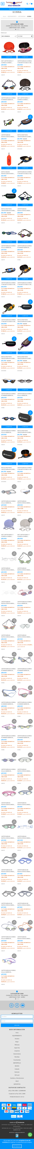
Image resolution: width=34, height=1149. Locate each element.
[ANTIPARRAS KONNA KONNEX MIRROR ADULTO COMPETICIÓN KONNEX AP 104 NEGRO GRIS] (25, 233)
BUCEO (17, 1066)
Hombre (17, 1038)
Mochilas (17, 1057)
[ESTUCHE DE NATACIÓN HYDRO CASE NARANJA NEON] (9, 159)
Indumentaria (17, 1054)
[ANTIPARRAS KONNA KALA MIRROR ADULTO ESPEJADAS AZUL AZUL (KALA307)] (9, 417)
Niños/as (17, 1044)
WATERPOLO (17, 1063)
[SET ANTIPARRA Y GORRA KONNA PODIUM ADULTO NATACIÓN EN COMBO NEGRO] (25, 85)
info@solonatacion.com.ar (17, 1096)
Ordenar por (4, 32)
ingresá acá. (17, 1129)
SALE (17, 1081)
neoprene (17, 1051)
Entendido (17, 1146)
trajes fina (17, 1047)
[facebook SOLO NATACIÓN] (17, 1005)
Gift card (17, 1075)
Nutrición (17, 1072)
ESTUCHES (19, 148)
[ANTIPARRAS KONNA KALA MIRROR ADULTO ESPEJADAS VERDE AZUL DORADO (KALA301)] (9, 233)
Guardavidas (17, 1060)
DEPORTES (17, 1084)
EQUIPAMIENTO (12, 16)
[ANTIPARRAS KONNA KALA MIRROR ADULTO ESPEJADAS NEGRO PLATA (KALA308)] (25, 381)
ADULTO (3, 74)
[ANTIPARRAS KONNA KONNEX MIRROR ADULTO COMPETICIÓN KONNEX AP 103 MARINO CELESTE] (9, 85)
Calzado (17, 1069)
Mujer (17, 1041)
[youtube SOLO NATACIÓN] (22, 1005)
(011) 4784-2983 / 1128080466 (17, 1090)
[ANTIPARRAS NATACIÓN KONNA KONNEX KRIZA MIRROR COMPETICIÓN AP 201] (9, 122)
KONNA (2, 111)
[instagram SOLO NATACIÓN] (11, 1005)
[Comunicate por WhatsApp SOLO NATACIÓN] (30, 1134)
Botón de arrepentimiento (17, 1132)
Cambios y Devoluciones (17, 1078)
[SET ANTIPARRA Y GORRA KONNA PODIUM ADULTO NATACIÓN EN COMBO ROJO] (9, 48)
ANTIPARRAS (21, 16)
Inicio (4, 16)
